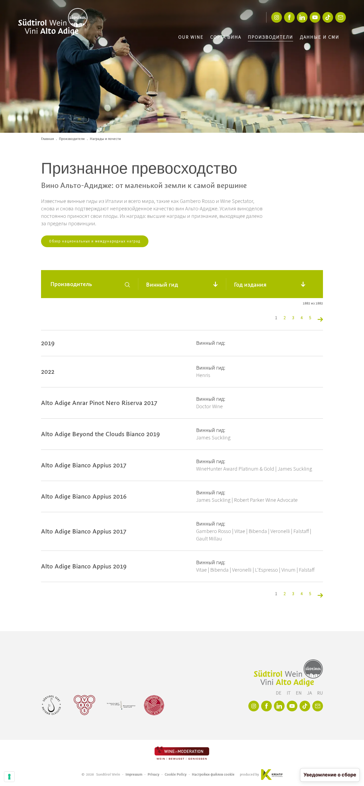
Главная (47, 139)
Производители (270, 37)
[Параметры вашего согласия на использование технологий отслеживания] (9, 777)
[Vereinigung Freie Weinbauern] (154, 705)
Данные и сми (319, 37)
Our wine (191, 37)
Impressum (134, 774)
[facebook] (289, 17)
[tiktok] (327, 17)
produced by (249, 774)
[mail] (340, 17)
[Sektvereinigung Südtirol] (51, 705)
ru (320, 693)
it (289, 693)
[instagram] (276, 17)
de (279, 693)
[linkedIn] (302, 17)
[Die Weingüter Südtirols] (121, 705)
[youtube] (315, 17)
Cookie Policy (176, 774)
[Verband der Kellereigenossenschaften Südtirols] (84, 705)
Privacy (153, 774)
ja (310, 693)
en (299, 693)
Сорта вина (225, 37)
